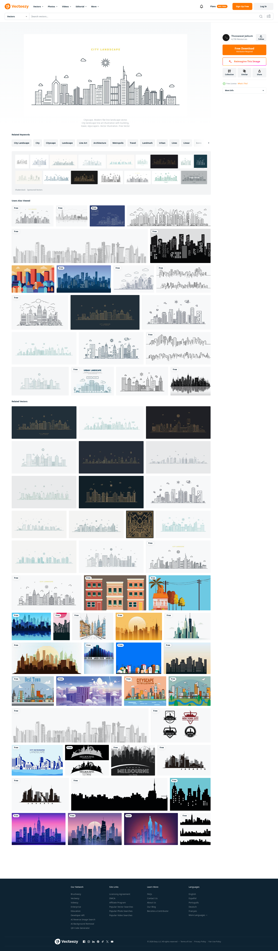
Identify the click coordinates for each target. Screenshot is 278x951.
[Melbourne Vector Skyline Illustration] (87, 760)
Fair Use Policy (215, 941)
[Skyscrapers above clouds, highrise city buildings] (89, 691)
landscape (67, 143)
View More (194, 177)
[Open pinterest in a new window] (98, 941)
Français (193, 911)
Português (194, 902)
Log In (263, 6)
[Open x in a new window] (107, 941)
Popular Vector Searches (121, 906)
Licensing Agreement (119, 894)
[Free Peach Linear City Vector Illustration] (145, 691)
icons (199, 143)
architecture (100, 143)
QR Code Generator (80, 928)
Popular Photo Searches (121, 911)
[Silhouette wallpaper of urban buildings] (61, 626)
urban (162, 143)
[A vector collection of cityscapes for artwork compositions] (195, 829)
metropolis (118, 143)
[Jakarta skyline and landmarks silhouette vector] (184, 760)
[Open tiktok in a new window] (103, 941)
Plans (213, 6)
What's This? (243, 83)
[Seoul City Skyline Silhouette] (119, 794)
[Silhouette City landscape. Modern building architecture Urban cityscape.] (180, 246)
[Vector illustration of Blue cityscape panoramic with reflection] (99, 658)
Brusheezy (76, 894)
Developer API (77, 915)
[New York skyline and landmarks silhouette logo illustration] (181, 725)
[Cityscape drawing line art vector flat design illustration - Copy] (40, 312)
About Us (151, 902)
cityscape (51, 143)
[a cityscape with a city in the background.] (139, 626)
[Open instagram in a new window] (89, 941)
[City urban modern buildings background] (115, 592)
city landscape (21, 143)
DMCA (112, 898)
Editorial (80, 6)
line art (83, 143)
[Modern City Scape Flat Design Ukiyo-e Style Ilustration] (33, 279)
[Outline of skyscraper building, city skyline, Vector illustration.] (169, 215)
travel (133, 143)
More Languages (197, 915)
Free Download (244, 50)
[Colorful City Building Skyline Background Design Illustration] (138, 658)
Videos (65, 6)
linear (186, 143)
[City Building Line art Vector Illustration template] (183, 279)
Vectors (37, 6)
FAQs (149, 894)
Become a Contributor (158, 911)
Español (192, 898)
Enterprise (76, 906)
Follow (261, 39)
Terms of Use (186, 941)
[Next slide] (206, 142)
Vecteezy (75, 898)
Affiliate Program (117, 902)
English (192, 894)
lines (174, 143)
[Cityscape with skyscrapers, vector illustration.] (190, 381)
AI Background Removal (82, 923)
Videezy (74, 902)
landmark (147, 143)
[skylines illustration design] (190, 794)
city (38, 143)
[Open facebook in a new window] (84, 941)
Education (76, 911)
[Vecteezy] (17, 6)
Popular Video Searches (120, 915)
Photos (51, 6)
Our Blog (151, 906)
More (93, 6)
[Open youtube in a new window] (112, 941)
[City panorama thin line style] (133, 279)
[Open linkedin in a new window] (93, 941)
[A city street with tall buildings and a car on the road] (92, 626)
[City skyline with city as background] (187, 626)
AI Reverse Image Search (83, 919)
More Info (229, 90)
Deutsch (193, 906)
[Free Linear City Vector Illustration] (33, 691)
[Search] (261, 16)
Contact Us (152, 898)
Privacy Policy (200, 941)
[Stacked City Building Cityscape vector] (187, 658)
